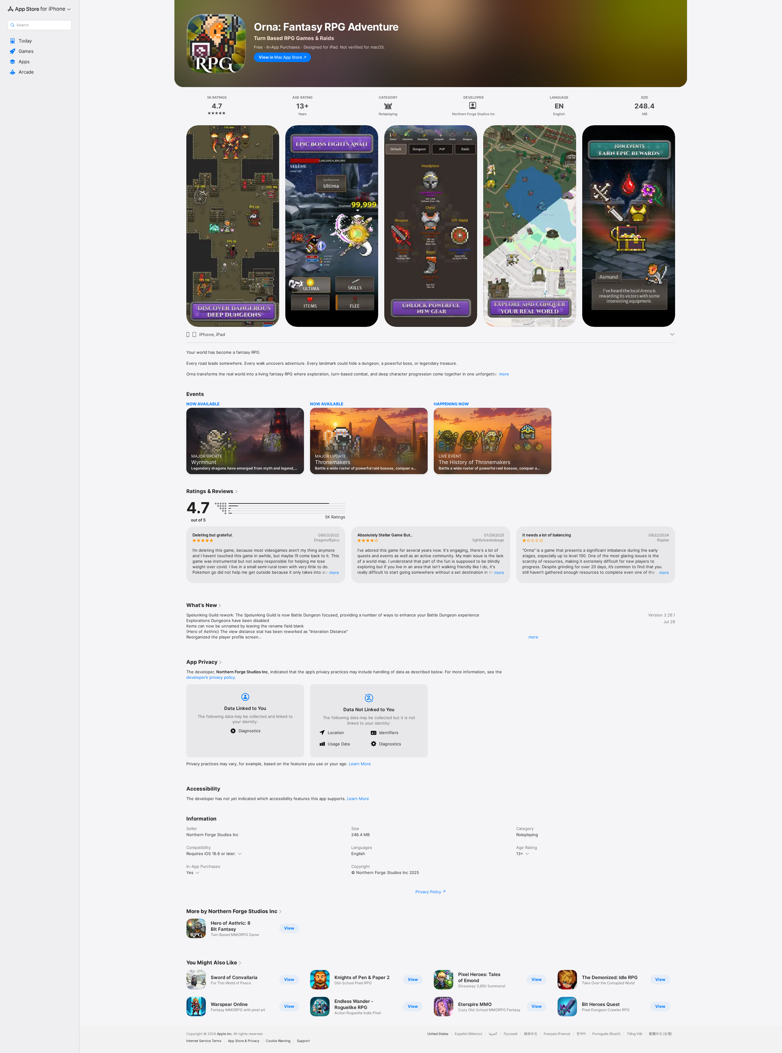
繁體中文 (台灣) (660, 1034)
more (504, 373)
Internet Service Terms (203, 1041)
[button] (39, 41)
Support (303, 1041)
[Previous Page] (180, 226)
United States (437, 1034)
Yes (189, 872)
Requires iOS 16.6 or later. (211, 853)
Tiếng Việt (634, 1034)
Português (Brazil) (606, 1034)
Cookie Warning (278, 1041)
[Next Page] (681, 226)
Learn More (360, 763)
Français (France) (557, 1034)
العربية (493, 1034)
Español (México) (468, 1034)
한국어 (581, 1034)
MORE (334, 572)
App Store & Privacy (243, 1041)
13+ (519, 853)
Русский (510, 1034)
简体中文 (530, 1034)
